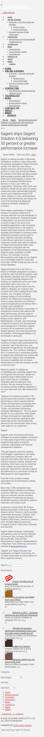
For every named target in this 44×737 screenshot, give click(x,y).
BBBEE (8, 709)
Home (7, 692)
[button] (8, 12)
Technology (10, 699)
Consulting (9, 697)
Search (4, 565)
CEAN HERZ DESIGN (22, 725)
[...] (20, 589)
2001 (34, 154)
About (7, 707)
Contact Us (10, 704)
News (7, 702)
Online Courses (12, 694)
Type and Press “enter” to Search (15, 730)
